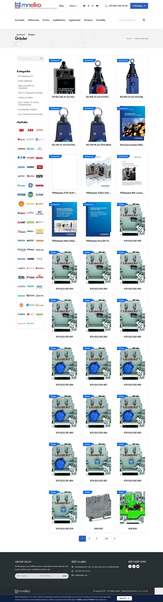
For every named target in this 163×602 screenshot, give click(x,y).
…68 (105, 538)
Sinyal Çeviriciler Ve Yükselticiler (26, 86)
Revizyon (88, 20)
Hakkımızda (33, 20)
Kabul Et (123, 598)
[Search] (144, 20)
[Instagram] (92, 6)
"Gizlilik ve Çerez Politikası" (85, 600)
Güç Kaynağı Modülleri (27, 109)
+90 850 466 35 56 (118, 5)
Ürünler (46, 20)
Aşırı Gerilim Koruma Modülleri (30, 114)
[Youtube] (97, 6)
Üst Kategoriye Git (25, 76)
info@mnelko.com (81, 575)
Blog (61, 5)
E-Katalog (138, 5)
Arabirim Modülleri (25, 97)
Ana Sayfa (19, 20)
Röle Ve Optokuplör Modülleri (30, 92)
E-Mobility (100, 20)
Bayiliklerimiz (59, 20)
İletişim (31, 34)
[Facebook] (88, 6)
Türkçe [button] (72, 6)
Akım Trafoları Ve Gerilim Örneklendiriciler (28, 103)
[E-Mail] (84, 6)
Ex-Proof (21, 34)
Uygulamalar (75, 20)
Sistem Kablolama (25, 81)
